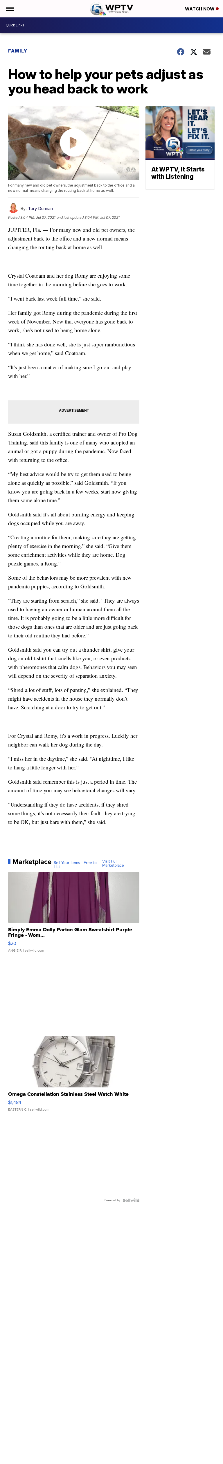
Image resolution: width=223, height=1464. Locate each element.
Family (17, 51)
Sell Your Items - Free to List (75, 865)
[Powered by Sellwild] (131, 1200)
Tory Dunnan (40, 208)
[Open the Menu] (9, 8)
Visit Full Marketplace (113, 863)
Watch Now (200, 9)
